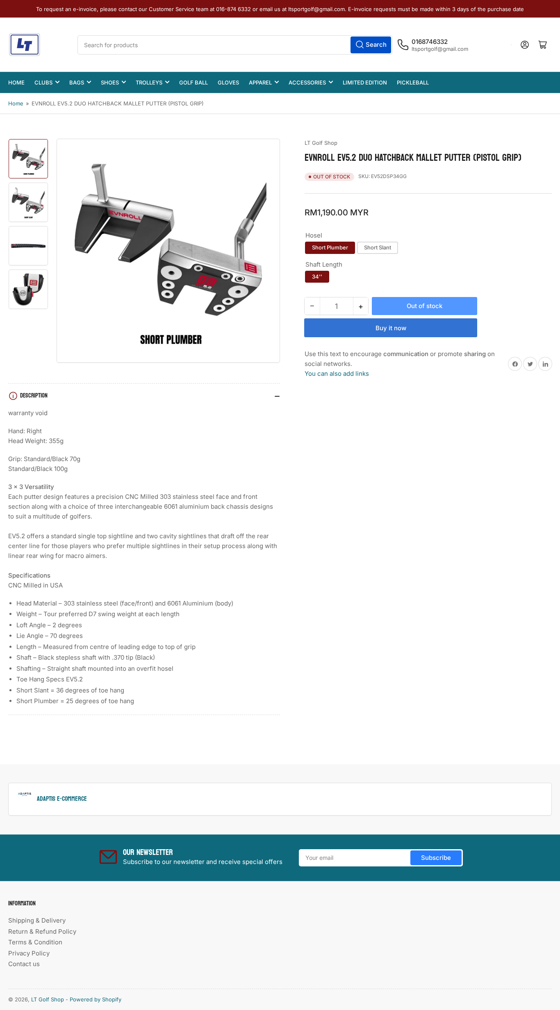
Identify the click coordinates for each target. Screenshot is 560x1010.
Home (15, 103)
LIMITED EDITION (365, 82)
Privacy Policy (29, 953)
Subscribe (436, 857)
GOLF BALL (193, 82)
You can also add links (337, 373)
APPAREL (260, 82)
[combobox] (234, 45)
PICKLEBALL (413, 82)
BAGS (76, 82)
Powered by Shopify (95, 999)
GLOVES (228, 82)
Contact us (24, 964)
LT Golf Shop (321, 142)
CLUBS (43, 82)
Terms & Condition (35, 942)
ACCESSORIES (307, 82)
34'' (317, 276)
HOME (16, 82)
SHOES (110, 82)
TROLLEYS (149, 82)
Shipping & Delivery (37, 920)
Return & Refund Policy (42, 931)
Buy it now (391, 328)
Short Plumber (330, 247)
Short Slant (377, 247)
